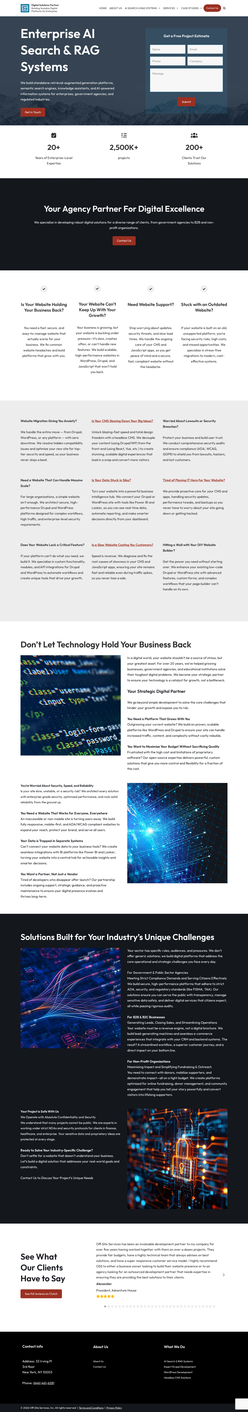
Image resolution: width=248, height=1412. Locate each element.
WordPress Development (178, 1372)
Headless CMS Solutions (177, 1377)
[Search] (224, 8)
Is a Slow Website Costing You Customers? (122, 545)
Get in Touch (33, 112)
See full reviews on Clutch (41, 1294)
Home (103, 8)
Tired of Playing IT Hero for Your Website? (194, 480)
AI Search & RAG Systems (141, 8)
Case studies (190, 8)
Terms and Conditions (91, 1407)
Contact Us (212, 8)
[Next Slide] (223, 1274)
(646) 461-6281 (43, 1383)
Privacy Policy (114, 1407)
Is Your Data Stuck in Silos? (111, 480)
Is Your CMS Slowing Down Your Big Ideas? (122, 421)
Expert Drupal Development (180, 1366)
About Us (115, 8)
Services (169, 8)
